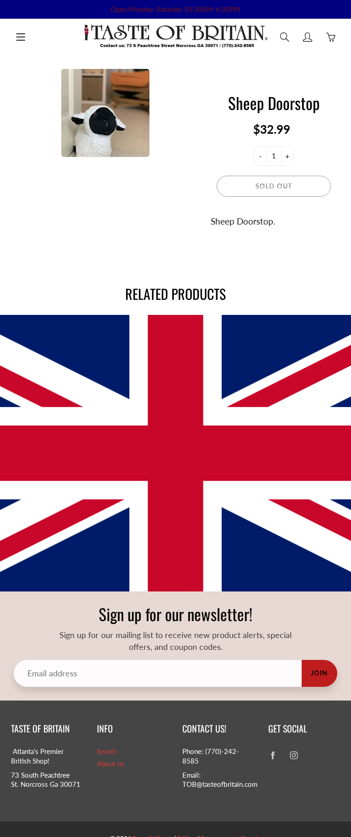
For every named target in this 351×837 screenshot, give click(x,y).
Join (319, 673)
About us (110, 764)
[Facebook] (273, 755)
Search (107, 751)
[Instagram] (294, 755)
